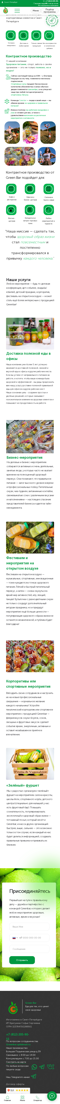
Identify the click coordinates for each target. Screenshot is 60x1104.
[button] (37, 1098)
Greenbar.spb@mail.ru (18, 1044)
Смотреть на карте (16, 1062)
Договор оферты (15, 1084)
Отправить (22, 960)
